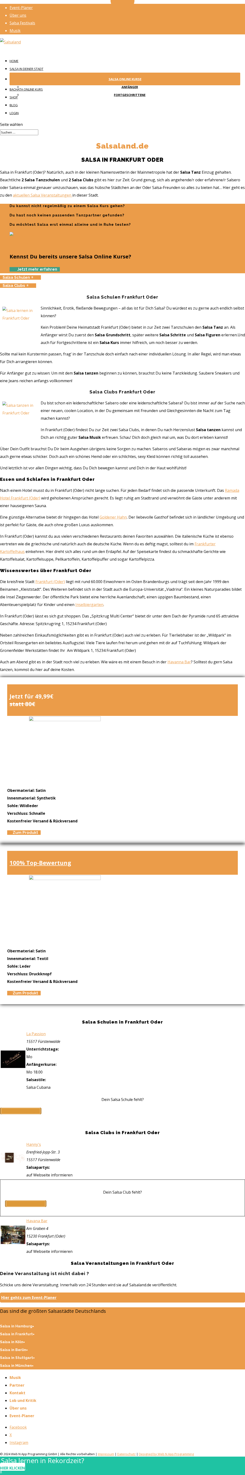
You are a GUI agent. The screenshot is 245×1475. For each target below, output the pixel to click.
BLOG (14, 105)
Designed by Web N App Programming (166, 1454)
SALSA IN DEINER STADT (26, 69)
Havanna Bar (179, 662)
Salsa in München (16, 1365)
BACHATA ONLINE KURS (26, 89)
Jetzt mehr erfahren (37, 269)
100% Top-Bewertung (40, 863)
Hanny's (33, 1144)
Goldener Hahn (113, 517)
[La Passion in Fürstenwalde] (13, 1066)
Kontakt (17, 1392)
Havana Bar (36, 1220)
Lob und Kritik (23, 1400)
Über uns (18, 15)
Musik (15, 30)
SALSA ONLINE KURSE (125, 79)
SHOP (14, 97)
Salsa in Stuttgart (16, 1358)
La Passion (36, 1033)
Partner (17, 1385)
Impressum (106, 1454)
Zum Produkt (25, 832)
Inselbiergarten (89, 604)
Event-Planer (21, 7)
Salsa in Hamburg (16, 1326)
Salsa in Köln (11, 1342)
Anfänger (130, 87)
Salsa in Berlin (13, 1350)
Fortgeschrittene (129, 95)
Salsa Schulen (16, 277)
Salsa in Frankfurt (16, 1334)
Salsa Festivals (22, 23)
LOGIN (14, 113)
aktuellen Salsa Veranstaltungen (42, 195)
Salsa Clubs (14, 285)
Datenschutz (126, 1454)
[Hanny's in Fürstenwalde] (13, 1162)
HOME (14, 61)
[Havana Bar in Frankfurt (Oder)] (13, 1242)
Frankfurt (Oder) (50, 581)
